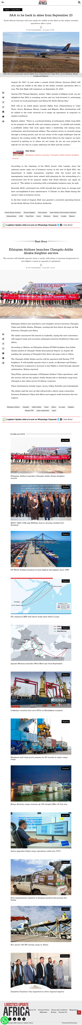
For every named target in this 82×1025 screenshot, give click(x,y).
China (46, 407)
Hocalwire (73, 1023)
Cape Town (29, 216)
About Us (32, 1010)
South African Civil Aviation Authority (63, 212)
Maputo (72, 216)
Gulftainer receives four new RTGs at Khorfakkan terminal (36, 710)
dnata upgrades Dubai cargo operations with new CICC (36, 851)
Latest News (16, 10)
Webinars (43, 1012)
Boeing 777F (29, 410)
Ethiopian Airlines (13, 407)
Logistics (66, 862)
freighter (71, 407)
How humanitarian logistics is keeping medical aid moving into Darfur (39, 899)
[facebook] (3, 102)
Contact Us (62, 1012)
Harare (55, 216)
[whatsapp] (3, 107)
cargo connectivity (43, 410)
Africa (54, 407)
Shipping (66, 487)
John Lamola (42, 212)
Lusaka (63, 216)
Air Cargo (65, 440)
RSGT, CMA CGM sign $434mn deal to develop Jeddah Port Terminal (37, 524)
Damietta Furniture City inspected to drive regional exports (37, 991)
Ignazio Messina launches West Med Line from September (36, 663)
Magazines (73, 1010)
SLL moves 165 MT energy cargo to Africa (29, 945)
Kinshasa (47, 216)
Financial (65, 768)
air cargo (62, 407)
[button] (41, 27)
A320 (21, 216)
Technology (65, 956)
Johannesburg (11, 216)
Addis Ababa (36, 407)
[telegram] (3, 111)
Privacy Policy (43, 1010)
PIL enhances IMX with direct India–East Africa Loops (35, 616)
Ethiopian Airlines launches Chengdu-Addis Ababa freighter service (41, 251)
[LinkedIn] (3, 92)
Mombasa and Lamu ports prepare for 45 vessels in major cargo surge (39, 758)
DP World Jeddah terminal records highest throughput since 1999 (40, 570)
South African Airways (13, 212)
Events (52, 1012)
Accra (39, 216)
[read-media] (18, 154)
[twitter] (3, 97)
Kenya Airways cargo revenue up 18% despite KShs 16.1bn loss (39, 804)
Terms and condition (59, 1010)
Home (7, 10)
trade (54, 410)
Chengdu (26, 407)
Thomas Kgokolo (29, 212)
